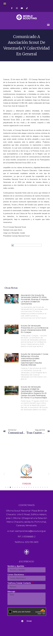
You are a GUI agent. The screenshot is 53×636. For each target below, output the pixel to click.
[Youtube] (21, 8)
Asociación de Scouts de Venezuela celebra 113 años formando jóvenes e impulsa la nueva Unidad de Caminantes (34, 299)
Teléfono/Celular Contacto (19, 583)
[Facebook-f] (11, 8)
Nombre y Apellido (16, 566)
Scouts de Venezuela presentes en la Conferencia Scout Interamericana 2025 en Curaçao (34, 329)
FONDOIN (26, 484)
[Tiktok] (26, 8)
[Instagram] (16, 8)
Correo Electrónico (16, 575)
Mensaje (11, 592)
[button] (5, 3)
